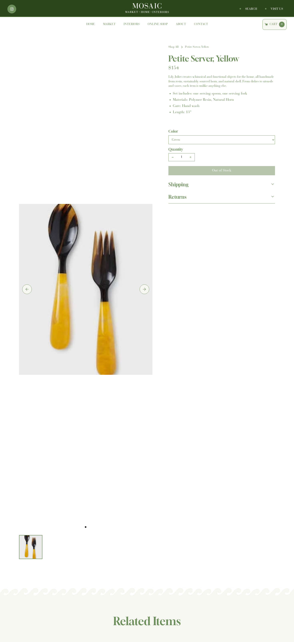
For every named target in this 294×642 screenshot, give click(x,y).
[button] (27, 289)
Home (90, 24)
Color (173, 131)
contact (201, 24)
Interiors (132, 24)
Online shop (158, 24)
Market (109, 24)
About (181, 24)
